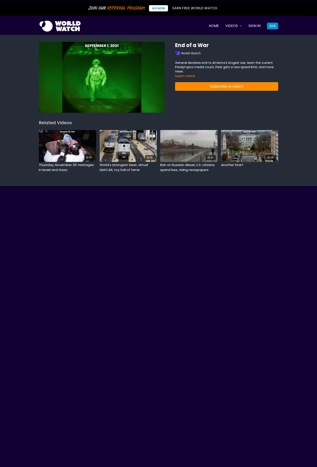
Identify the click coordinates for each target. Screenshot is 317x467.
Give (272, 26)
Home (214, 25)
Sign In (254, 25)
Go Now (158, 8)
